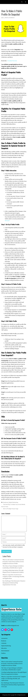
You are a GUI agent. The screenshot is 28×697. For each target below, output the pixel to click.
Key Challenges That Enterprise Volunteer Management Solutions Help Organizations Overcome (14, 583)
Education (4, 648)
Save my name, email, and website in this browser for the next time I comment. (14, 546)
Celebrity (3, 643)
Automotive (4, 638)
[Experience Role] (4, 2)
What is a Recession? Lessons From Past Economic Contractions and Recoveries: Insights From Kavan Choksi (13, 561)
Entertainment (5, 651)
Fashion (3, 653)
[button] (22, 2)
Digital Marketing (13, 502)
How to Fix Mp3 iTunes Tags (10, 509)
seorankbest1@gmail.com (12, 625)
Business (5, 502)
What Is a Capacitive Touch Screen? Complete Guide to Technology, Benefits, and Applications (13, 576)
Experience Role (5, 614)
